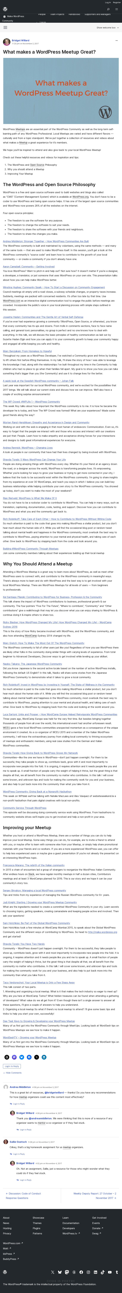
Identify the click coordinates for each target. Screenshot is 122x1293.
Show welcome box (106, 27)
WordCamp (31, 635)
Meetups (20, 129)
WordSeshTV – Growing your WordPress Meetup (29, 1037)
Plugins (36, 1228)
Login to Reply (12, 1066)
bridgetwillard (54, 1092)
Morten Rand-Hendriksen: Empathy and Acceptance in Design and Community (46, 422)
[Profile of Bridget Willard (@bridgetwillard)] (6, 42)
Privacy (7, 1233)
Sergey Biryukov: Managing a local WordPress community (34, 890)
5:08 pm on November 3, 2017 (41, 1142)
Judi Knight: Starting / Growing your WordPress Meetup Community (40, 902)
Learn (65, 1217)
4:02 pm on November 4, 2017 (49, 1163)
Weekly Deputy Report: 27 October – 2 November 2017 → (94, 1195)
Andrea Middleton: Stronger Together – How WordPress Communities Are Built (46, 241)
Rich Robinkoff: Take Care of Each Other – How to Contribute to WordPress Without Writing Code (57, 518)
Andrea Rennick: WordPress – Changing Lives (28, 447)
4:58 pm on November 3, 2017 (45, 1087)
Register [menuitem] (117, 2)
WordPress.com (11, 300)
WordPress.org (80, 196)
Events (96, 1223)
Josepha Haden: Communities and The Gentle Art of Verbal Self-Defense (43, 317)
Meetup (23, 142)
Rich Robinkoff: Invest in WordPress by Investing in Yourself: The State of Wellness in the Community (59, 684)
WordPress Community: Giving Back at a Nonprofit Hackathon (37, 791)
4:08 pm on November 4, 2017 (49, 1113)
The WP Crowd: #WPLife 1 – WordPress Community (31, 401)
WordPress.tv (71, 1233)
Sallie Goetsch (18, 1141)
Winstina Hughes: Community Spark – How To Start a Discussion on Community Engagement (54, 287)
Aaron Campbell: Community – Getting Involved (29, 266)
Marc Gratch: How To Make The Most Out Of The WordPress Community (43, 643)
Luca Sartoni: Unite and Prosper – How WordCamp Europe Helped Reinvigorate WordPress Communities (60, 714)
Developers (68, 1228)
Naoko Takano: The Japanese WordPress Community (32, 663)
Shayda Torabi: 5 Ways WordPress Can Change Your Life (34, 459)
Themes (37, 1223)
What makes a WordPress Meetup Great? (49, 52)
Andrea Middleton (20, 1087)
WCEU (6, 727)
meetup (23, 1097)
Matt (7, 1248)
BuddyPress (11, 1259)
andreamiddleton (40, 1118)
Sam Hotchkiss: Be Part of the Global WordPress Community (36, 923)
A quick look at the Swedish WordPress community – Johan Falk (38, 380)
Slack (31, 874)
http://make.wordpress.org (102, 932)
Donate (97, 1228)
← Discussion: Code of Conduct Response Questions (23, 1195)
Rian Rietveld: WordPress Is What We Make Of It (30, 498)
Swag (96, 1233)
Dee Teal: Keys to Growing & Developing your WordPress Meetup (39, 1021)
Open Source (37, 164)
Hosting (7, 1228)
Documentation (70, 1223)
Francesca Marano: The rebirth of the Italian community (34, 865)
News (6, 1223)
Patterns (37, 1233)
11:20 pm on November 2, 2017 (25, 44)
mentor (42, 1122)
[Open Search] (108, 9)
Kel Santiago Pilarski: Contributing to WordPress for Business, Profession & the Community (52, 597)
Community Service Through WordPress (24, 807)
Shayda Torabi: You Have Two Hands (24, 943)
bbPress (9, 1253)
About (6, 1217)
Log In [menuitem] (108, 2)
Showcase (38, 1217)
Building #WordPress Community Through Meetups (30, 548)
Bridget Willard (20, 40)
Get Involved (99, 1217)
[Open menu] (117, 9)
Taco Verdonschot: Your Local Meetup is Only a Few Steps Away (39, 982)
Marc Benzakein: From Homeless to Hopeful (27, 351)
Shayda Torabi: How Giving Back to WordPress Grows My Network (40, 752)
